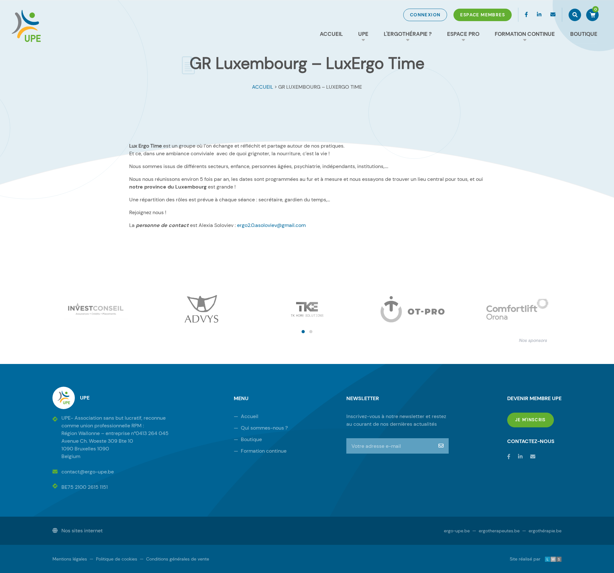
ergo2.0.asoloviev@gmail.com (271, 225)
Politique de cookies (113, 559)
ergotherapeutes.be (496, 531)
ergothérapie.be (542, 531)
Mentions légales (69, 559)
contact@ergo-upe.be (87, 471)
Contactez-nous (531, 441)
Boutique (583, 33)
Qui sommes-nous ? (261, 427)
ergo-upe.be (457, 531)
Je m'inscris (534, 420)
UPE (363, 33)
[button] (303, 331)
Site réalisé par (530, 559)
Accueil (331, 33)
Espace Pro (463, 33)
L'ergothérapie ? (408, 33)
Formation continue (525, 33)
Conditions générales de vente (174, 559)
